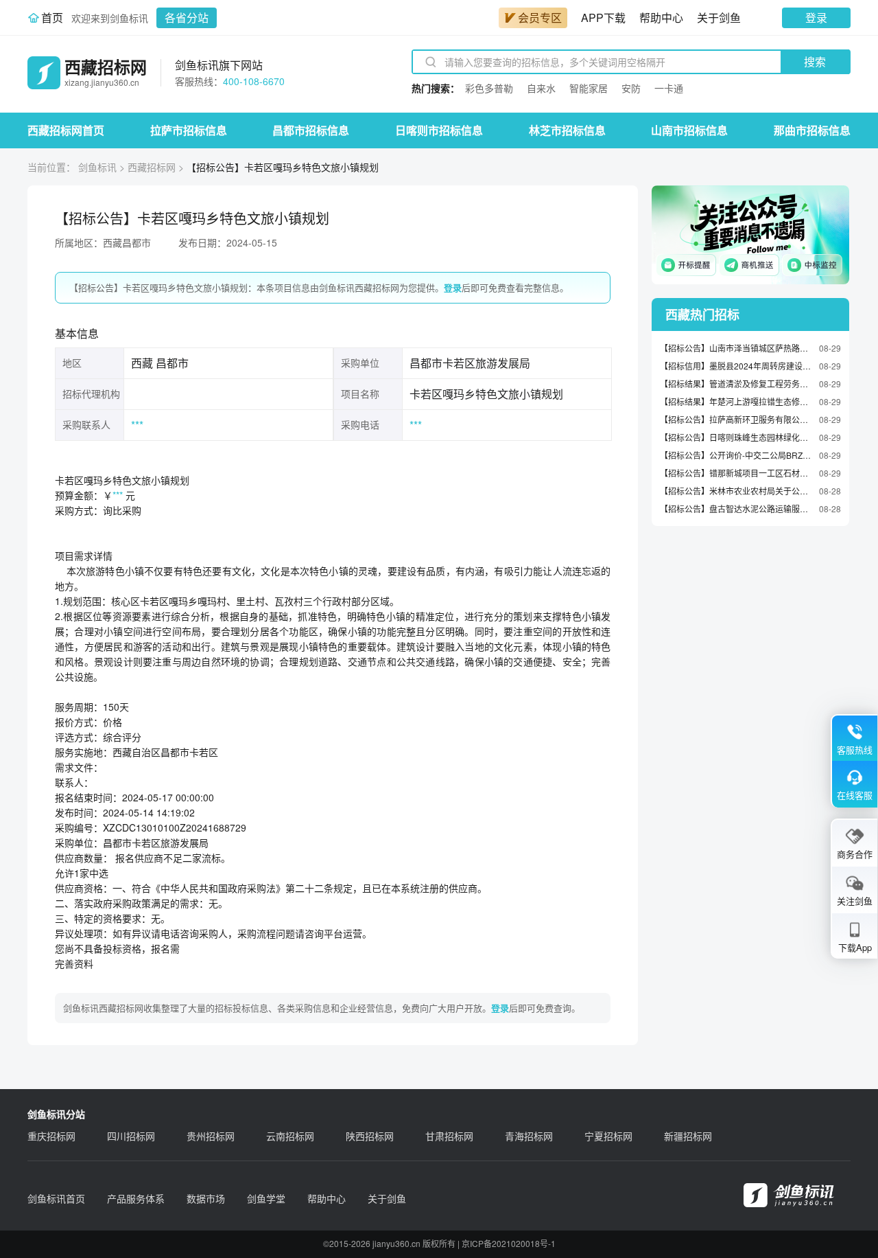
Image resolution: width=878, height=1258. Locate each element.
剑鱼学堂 (266, 1198)
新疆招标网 (688, 1136)
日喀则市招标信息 (439, 130)
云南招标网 (290, 1136)
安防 (631, 88)
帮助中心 (661, 17)
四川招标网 (131, 1136)
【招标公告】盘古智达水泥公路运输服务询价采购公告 (736, 508)
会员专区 (540, 17)
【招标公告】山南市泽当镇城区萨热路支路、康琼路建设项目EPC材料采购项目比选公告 (736, 348)
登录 (816, 17)
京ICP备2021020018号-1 (509, 1243)
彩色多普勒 (489, 88)
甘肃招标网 (449, 1136)
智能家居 (588, 88)
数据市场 (206, 1198)
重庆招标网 (51, 1136)
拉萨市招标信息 (188, 130)
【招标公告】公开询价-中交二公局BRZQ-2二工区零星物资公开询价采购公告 (736, 455)
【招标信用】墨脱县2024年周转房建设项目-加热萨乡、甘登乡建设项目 (736, 365)
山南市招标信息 (689, 130)
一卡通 (668, 88)
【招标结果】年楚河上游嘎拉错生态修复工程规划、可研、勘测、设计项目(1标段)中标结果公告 (736, 401)
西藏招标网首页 (65, 130)
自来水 (541, 88)
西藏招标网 (152, 167)
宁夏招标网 (608, 1136)
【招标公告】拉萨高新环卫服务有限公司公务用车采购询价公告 (736, 419)
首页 (52, 17)
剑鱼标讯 (97, 167)
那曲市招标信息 (812, 130)
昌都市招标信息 (310, 130)
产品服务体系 (136, 1198)
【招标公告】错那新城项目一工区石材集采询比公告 (736, 473)
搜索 (815, 61)
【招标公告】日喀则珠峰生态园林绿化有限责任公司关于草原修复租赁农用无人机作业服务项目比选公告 (736, 437)
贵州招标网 (211, 1136)
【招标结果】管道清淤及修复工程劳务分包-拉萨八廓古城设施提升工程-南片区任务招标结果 (736, 383)
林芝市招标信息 (567, 130)
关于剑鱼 (719, 17)
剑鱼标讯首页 (56, 1198)
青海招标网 (529, 1136)
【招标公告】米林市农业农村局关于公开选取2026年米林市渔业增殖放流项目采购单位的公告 (736, 490)
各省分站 (187, 17)
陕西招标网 (370, 1136)
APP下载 (603, 17)
